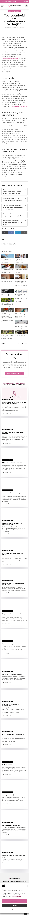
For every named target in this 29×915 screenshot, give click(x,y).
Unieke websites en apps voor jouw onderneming (12, 614)
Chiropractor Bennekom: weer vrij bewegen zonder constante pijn (7, 337)
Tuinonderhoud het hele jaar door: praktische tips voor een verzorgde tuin (7, 305)
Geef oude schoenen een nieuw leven (13, 855)
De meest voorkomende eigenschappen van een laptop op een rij (14, 403)
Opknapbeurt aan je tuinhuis (11, 795)
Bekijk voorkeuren (14, 909)
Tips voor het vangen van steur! (11, 644)
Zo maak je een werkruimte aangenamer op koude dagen (21, 326)
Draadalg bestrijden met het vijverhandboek (10, 705)
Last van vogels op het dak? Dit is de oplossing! (13, 433)
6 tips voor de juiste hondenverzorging (13, 462)
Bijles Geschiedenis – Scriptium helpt (13, 734)
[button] (26, 886)
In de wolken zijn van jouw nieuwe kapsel (12, 554)
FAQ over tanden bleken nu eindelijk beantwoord (13, 584)
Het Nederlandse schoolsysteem (11, 825)
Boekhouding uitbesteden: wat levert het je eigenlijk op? (20, 261)
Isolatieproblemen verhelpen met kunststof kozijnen (12, 523)
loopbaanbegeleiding (19, 106)
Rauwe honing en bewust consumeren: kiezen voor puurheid (21, 271)
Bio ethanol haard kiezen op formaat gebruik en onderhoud (21, 300)
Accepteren (14, 901)
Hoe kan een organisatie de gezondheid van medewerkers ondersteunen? (14, 207)
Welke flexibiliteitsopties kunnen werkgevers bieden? (14, 199)
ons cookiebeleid (16, 896)
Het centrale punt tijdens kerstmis (12, 674)
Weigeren (14, 905)
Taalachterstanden (7, 764)
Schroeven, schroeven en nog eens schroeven (12, 493)
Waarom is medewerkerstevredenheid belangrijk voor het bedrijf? (14, 191)
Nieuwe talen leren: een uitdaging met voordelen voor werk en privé (7, 271)
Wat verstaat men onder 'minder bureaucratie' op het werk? (14, 222)
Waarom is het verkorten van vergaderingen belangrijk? (14, 215)
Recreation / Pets (14, 11)
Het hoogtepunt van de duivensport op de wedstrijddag (7, 261)
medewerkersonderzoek (10, 58)
